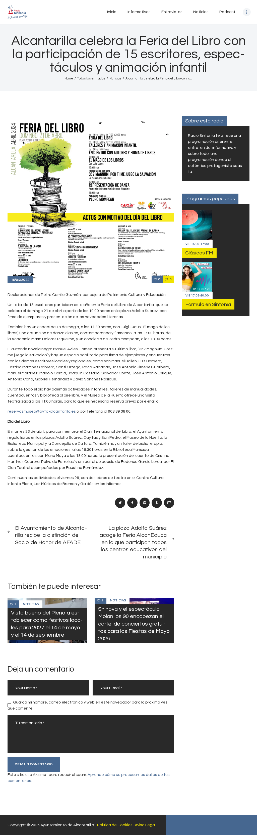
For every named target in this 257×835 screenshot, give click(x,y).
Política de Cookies (115, 825)
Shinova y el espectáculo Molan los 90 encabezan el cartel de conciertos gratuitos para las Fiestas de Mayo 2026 (134, 623)
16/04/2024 (20, 280)
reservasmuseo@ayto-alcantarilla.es (42, 411)
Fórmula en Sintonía (208, 304)
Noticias (115, 78)
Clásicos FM (199, 252)
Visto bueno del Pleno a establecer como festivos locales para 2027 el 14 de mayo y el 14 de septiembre (47, 624)
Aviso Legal (145, 825)
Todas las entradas (91, 78)
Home (69, 78)
